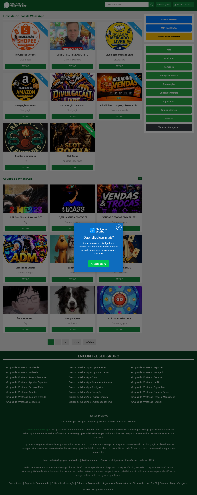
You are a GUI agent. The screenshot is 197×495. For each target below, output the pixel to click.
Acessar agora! (98, 263)
